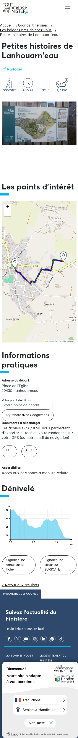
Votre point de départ (17, 400)
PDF (9, 450)
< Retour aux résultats (20, 585)
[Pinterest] (52, 639)
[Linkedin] (43, 639)
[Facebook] (9, 639)
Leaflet (49, 341)
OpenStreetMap (60, 341)
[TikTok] (61, 639)
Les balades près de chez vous (26, 30)
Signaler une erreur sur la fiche (15, 564)
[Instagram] (35, 639)
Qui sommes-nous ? (19, 656)
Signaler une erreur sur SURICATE (53, 564)
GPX (29, 450)
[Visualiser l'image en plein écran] (39, 123)
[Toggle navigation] (68, 8)
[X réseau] (17, 639)
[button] (14, 263)
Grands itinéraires (33, 25)
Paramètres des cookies (20, 594)
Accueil (6, 25)
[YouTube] (26, 639)
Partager (14, 69)
